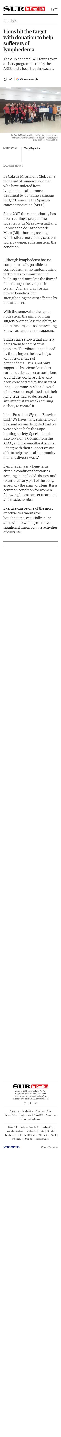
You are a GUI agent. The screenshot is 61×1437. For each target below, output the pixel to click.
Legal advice (27, 1111)
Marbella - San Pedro (15, 1131)
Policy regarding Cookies (30, 1119)
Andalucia (31, 1131)
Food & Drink (29, 1135)
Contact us (14, 1111)
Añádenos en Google (29, 79)
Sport (53, 1135)
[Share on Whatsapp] (5, 79)
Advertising (51, 1115)
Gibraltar (51, 1131)
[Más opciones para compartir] (11, 79)
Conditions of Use (43, 1111)
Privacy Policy (11, 1115)
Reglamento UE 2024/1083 (31, 1115)
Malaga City (48, 1127)
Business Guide (42, 1139)
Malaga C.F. (17, 1139)
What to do (43, 1135)
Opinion (28, 1139)
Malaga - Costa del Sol (30, 1127)
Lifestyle (10, 20)
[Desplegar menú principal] (55, 9)
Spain (41, 1131)
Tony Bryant (31, 148)
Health (18, 1135)
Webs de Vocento (48, 1147)
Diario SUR (13, 1127)
